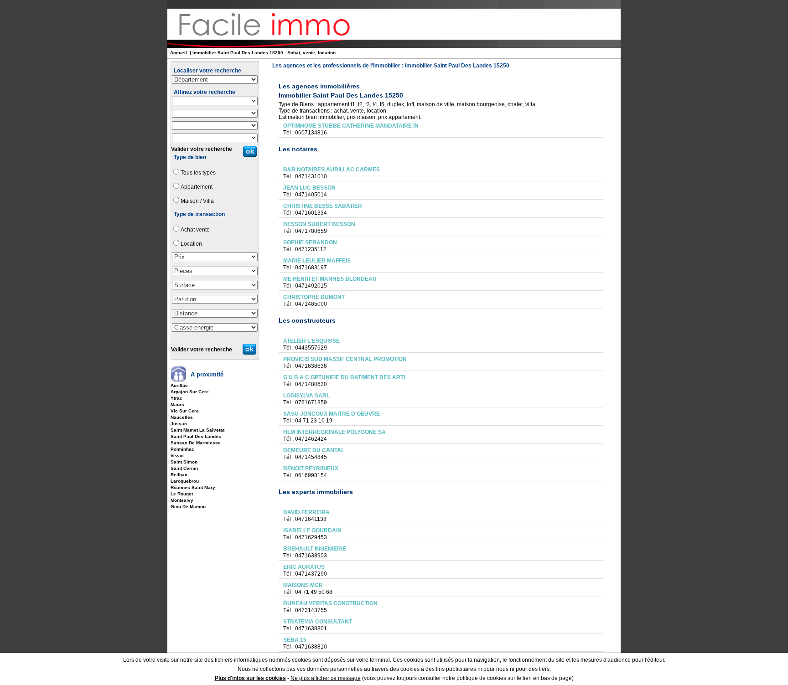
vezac (177, 455)
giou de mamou (188, 506)
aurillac (179, 385)
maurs (177, 404)
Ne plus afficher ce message (325, 678)
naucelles (182, 417)
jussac (179, 423)
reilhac (179, 474)
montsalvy (182, 500)
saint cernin (184, 468)
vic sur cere (185, 410)
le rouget (182, 493)
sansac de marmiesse (196, 442)
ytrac (176, 398)
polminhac (182, 449)
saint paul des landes (196, 436)
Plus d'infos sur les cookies (250, 678)
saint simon (184, 461)
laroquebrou (185, 481)
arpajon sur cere (190, 391)
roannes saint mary (193, 487)
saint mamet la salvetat (197, 430)
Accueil (178, 52)
